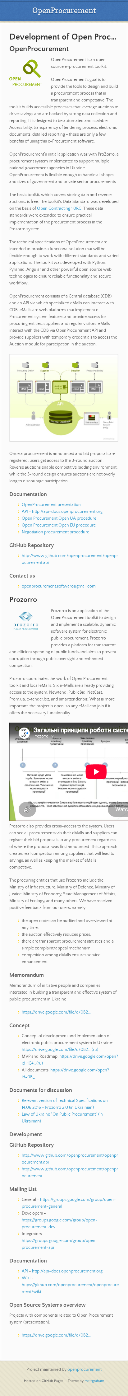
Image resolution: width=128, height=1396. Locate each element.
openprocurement (84, 1369)
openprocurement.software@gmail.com (59, 586)
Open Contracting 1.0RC (59, 208)
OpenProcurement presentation (51, 504)
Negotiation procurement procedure (55, 532)
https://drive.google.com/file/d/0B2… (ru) (60, 1049)
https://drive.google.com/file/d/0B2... (56, 1012)
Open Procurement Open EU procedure (59, 525)
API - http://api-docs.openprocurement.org (62, 511)
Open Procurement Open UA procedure (59, 518)
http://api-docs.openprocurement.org (67, 1271)
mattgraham (94, 1381)
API (25, 1271)
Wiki (26, 1278)
